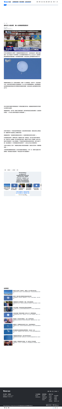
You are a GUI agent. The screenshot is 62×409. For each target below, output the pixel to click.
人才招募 (50, 398)
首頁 (37, 1)
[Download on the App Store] (49, 405)
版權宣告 (43, 399)
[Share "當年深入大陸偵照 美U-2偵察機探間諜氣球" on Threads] (6, 407)
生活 (42, 1)
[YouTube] (56, 391)
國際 (49, 1)
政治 (44, 1)
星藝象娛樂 (50, 401)
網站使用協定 (44, 398)
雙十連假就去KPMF (22, 174)
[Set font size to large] (57, 408)
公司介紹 (50, 395)
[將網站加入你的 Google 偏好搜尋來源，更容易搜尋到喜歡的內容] (22, 195)
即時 (39, 1)
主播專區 (50, 399)
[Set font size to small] (53, 408)
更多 (54, 1)
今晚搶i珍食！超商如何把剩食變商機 (22, 180)
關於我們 (36, 395)
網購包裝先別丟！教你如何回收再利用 (22, 181)
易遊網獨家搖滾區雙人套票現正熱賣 (22, 175)
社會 (51, 1)
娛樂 (46, 1)
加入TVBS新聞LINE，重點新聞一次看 (22, 193)
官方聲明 (55, 399)
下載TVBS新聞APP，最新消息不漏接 (22, 191)
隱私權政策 (44, 395)
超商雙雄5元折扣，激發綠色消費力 (23, 179)
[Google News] (58, 391)
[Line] (50, 391)
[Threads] (52, 391)
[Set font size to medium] (55, 408)
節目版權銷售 (56, 395)
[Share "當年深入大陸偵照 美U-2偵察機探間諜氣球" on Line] (4, 407)
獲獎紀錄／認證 (56, 401)
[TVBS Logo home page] (7, 2)
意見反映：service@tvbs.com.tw (8, 395)
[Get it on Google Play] (56, 405)
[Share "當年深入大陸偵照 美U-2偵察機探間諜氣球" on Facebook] (8, 407)
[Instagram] (54, 391)
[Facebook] (48, 391)
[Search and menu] (57, 2)
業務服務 (55, 398)
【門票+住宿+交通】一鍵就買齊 (22, 176)
